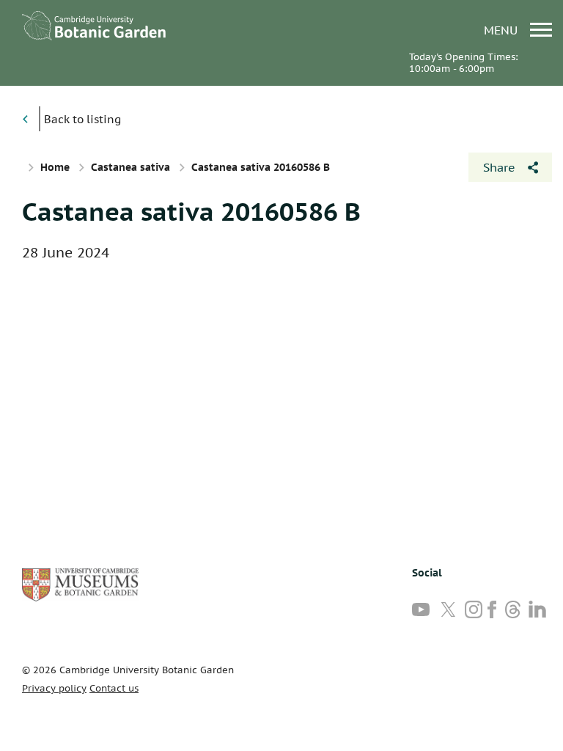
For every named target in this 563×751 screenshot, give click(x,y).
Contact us (114, 688)
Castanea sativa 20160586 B (191, 211)
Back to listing (82, 119)
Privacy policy (54, 688)
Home (55, 167)
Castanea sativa (130, 167)
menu (502, 30)
